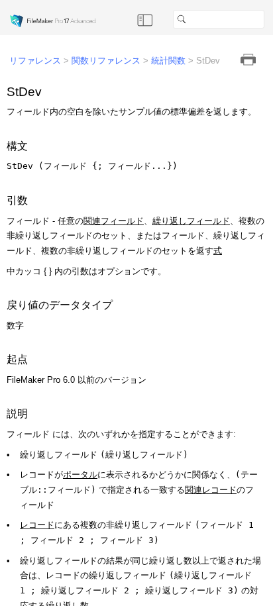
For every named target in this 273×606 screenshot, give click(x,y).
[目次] (145, 19)
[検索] (269, 19)
